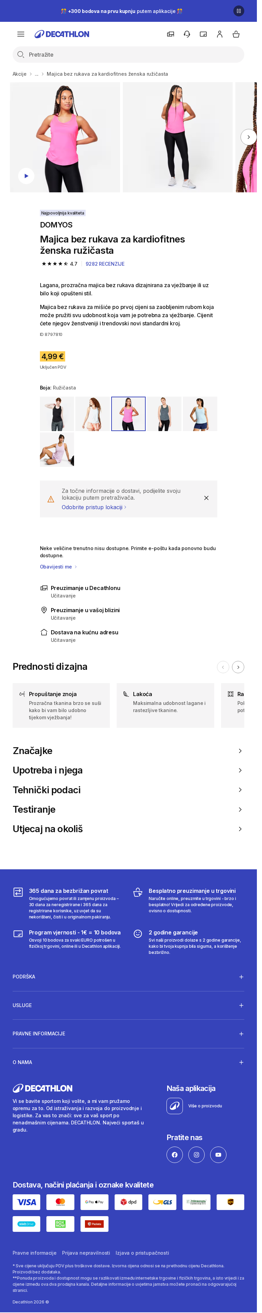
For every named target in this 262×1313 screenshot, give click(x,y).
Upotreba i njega (48, 770)
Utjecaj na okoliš (48, 829)
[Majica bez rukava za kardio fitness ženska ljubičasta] (65, 137)
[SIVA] (164, 414)
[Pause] (238, 10)
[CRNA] (57, 414)
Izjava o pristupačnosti (142, 1253)
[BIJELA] (92, 414)
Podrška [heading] (24, 976)
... (37, 74)
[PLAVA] (200, 414)
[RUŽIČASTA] (128, 414)
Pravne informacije (35, 1253)
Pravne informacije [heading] (39, 1033)
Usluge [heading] (22, 1005)
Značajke (32, 750)
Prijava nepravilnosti (86, 1253)
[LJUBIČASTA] (57, 449)
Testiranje (34, 809)
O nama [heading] (22, 1062)
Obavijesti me (56, 567)
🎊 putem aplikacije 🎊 (122, 11)
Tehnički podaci (47, 790)
